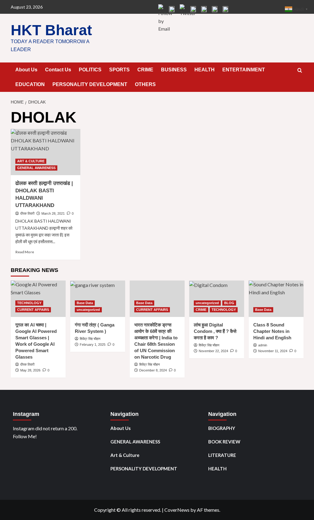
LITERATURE (222, 455)
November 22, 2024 (213, 351)
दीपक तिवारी (27, 213)
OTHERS (145, 84)
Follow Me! (25, 436)
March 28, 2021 (53, 213)
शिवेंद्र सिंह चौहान (90, 339)
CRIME (145, 69)
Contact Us (58, 69)
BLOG (229, 303)
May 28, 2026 (30, 370)
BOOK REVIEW (224, 441)
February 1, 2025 (92, 344)
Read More (24, 252)
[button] (300, 70)
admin (262, 345)
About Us (26, 69)
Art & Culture (125, 455)
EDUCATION (30, 84)
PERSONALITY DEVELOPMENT (89, 84)
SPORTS (119, 69)
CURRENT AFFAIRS (33, 309)
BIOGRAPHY (221, 428)
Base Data (85, 303)
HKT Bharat (51, 30)
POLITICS (90, 69)
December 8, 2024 (153, 370)
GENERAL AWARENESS (36, 168)
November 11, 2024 (272, 351)
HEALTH (204, 69)
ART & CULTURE (30, 161)
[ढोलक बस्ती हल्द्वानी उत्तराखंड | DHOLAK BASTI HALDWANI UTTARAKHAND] (46, 152)
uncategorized (88, 309)
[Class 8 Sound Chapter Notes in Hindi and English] (276, 299)
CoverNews (177, 510)
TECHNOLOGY (29, 303)
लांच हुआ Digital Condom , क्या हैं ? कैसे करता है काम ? (215, 331)
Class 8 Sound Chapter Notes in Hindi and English (272, 331)
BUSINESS (174, 69)
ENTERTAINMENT (243, 69)
